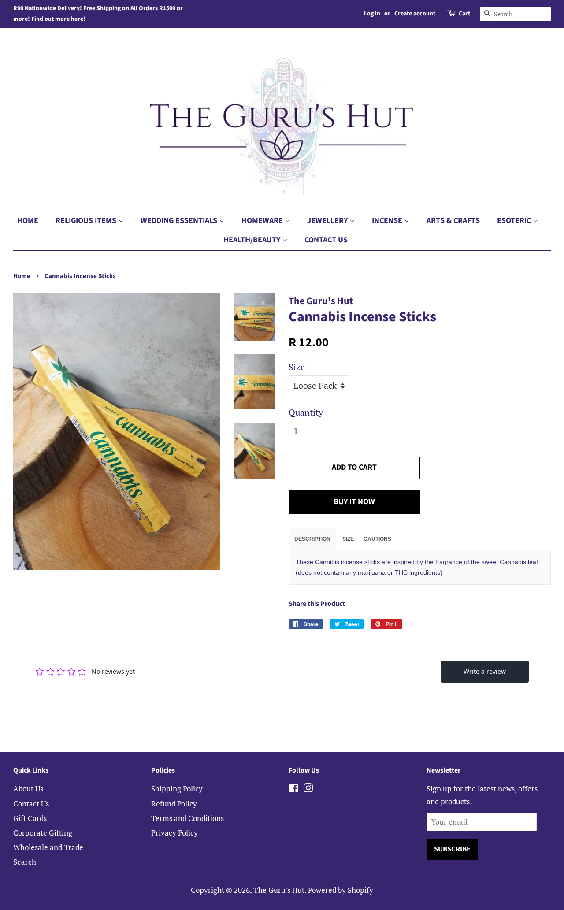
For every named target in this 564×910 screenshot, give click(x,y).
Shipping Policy (177, 789)
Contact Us (326, 239)
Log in (372, 13)
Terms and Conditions (187, 818)
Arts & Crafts (453, 220)
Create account (414, 13)
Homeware (263, 220)
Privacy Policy (174, 833)
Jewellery (328, 220)
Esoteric (515, 220)
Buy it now (354, 501)
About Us (28, 789)
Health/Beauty (252, 239)
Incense (388, 220)
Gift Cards (30, 818)
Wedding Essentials (180, 220)
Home (27, 220)
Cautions (377, 539)
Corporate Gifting (42, 833)
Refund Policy (174, 804)
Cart (464, 13)
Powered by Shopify (340, 890)
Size (297, 367)
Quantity (306, 412)
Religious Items (87, 220)
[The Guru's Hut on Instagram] (308, 789)
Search (24, 862)
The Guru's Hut (278, 890)
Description (312, 539)
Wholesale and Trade (48, 847)
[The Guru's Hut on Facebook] (294, 789)
